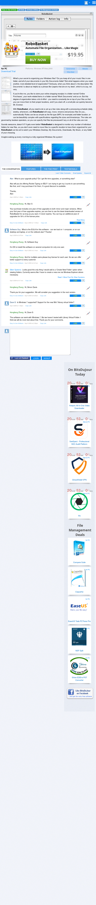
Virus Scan (70, 72)
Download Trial (8, 71)
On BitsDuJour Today (80, 372)
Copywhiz (79, 591)
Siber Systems (15, 269)
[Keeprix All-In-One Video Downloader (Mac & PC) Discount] (79, 393)
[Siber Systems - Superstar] (7, 271)
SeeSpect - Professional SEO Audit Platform (79, 442)
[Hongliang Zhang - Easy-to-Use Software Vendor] (88, 205)
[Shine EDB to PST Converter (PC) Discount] (79, 665)
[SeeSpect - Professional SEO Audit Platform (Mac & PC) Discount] (79, 429)
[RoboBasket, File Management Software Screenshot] (6, 109)
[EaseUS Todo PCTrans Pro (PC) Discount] (79, 606)
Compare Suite (79, 562)
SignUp (47, 358)
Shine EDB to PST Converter (79, 678)
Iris (79, 515)
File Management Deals (80, 530)
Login (36, 358)
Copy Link (28, 197)
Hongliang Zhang (17, 203)
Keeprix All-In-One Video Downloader (79, 406)
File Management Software (49, 10)
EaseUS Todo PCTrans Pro (79, 621)
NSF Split (79, 650)
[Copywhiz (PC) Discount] (79, 577)
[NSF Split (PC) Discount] (79, 635)
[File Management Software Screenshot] (6, 96)
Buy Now (38, 59)
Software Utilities (32, 10)
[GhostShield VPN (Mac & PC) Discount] (79, 465)
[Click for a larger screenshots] (47, 162)
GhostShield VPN (79, 479)
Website (85, 69)
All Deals (21, 10)
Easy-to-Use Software (9, 10)
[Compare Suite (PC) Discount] (79, 547)
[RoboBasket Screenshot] (6, 83)
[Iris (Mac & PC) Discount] (79, 500)
